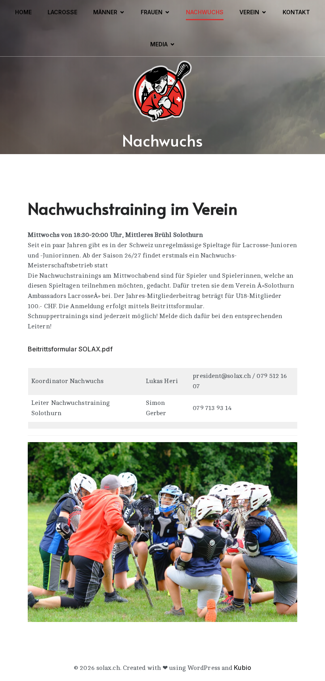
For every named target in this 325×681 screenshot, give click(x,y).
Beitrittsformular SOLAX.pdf (70, 349)
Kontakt (296, 12)
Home (23, 12)
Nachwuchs (205, 12)
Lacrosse (62, 12)
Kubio (242, 667)
